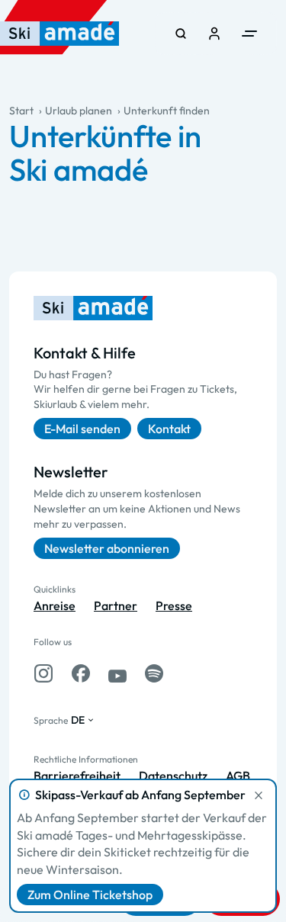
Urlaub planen (78, 110)
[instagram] (43, 673)
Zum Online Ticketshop (90, 894)
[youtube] (117, 673)
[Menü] (249, 33)
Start (21, 110)
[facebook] (81, 673)
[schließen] (258, 795)
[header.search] (180, 33)
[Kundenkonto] (214, 33)
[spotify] (154, 673)
